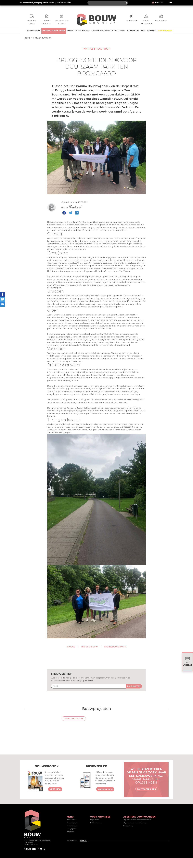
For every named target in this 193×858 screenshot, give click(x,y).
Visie (143, 31)
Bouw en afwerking (100, 31)
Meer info (55, 789)
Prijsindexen (94, 819)
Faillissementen (95, 823)
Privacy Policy (128, 826)
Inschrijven (133, 686)
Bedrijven (151, 31)
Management (133, 31)
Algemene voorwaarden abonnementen (137, 819)
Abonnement (71, 819)
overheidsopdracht (115, 647)
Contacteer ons (146, 789)
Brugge (71, 647)
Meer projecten (74, 718)
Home (27, 38)
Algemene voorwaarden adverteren (135, 823)
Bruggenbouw (89, 647)
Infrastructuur (42, 38)
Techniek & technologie (78, 31)
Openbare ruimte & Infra (53, 31)
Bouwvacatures (72, 826)
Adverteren (70, 831)
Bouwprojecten (33, 31)
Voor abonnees (165, 31)
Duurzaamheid (118, 31)
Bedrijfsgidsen (72, 829)
